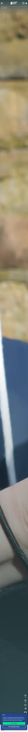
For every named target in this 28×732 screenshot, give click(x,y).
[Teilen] (25, 708)
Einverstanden (14, 723)
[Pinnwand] (25, 705)
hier (21, 720)
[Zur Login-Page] (26, 3)
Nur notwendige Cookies (14, 726)
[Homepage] (14, 3)
